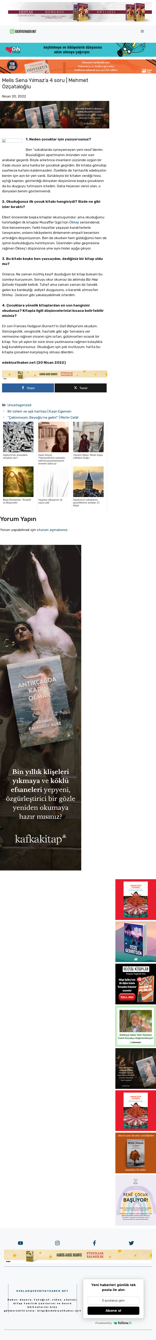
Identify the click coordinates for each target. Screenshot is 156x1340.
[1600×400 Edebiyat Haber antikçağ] (54, 127)
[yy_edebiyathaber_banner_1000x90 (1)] (54, 379)
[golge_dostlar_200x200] (135, 961)
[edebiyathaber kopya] (78, 72)
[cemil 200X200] (135, 1045)
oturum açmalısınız (52, 530)
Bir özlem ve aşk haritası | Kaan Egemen (39, 411)
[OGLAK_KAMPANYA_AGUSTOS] (135, 919)
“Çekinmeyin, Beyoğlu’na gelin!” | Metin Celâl (43, 417)
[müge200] (135, 1003)
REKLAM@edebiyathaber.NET (42, 1291)
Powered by (103, 1323)
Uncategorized (19, 405)
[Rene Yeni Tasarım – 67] (135, 1224)
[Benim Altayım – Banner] (135, 1172)
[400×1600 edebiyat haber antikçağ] (40, 869)
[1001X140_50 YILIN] (80, 21)
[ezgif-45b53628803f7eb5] (78, 56)
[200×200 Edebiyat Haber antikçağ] (135, 1088)
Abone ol (113, 1311)
